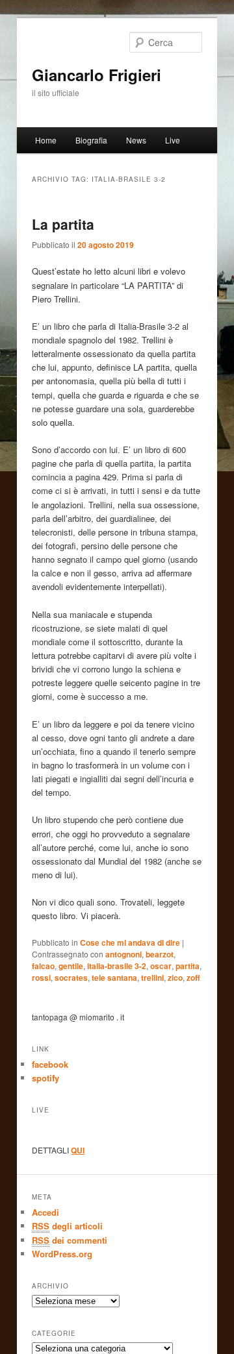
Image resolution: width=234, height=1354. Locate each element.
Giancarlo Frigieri (96, 75)
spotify (45, 1078)
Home (46, 139)
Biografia (91, 139)
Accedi (45, 1212)
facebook (50, 1064)
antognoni (123, 954)
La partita (63, 224)
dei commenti (69, 1240)
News (136, 139)
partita (188, 966)
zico (175, 977)
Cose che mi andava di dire (130, 942)
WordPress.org (62, 1254)
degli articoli (67, 1226)
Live (172, 139)
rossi (41, 977)
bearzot (160, 954)
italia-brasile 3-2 (116, 966)
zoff (193, 977)
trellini (152, 977)
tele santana (114, 977)
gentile (70, 966)
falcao (43, 966)
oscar (161, 966)
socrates (71, 977)
